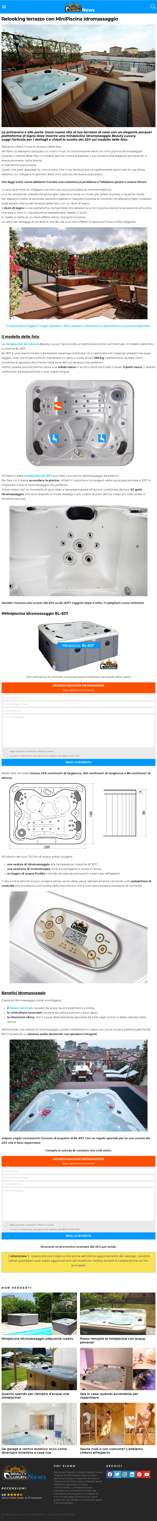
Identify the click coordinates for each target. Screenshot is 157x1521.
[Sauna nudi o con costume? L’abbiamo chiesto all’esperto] (117, 1424)
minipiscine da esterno (22, 344)
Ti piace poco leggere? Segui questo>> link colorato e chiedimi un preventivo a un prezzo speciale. (78, 326)
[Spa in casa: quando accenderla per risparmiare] (117, 1369)
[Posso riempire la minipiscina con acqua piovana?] (117, 1314)
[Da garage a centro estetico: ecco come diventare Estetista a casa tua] (39, 1424)
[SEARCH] (153, 7)
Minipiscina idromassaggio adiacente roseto (37, 1339)
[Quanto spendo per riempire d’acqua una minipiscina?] (39, 1369)
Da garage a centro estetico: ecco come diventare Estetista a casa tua (34, 1450)
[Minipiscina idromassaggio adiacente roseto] (39, 1314)
